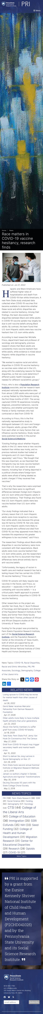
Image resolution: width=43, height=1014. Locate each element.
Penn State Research (21, 798)
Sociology (16, 670)
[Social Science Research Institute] (14, 977)
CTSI (11, 807)
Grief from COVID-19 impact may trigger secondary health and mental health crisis (21, 747)
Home (4, 230)
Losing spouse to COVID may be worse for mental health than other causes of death (20, 697)
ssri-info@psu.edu (10, 988)
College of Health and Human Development (17, 832)
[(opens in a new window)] (4, 997)
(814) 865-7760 (9, 986)
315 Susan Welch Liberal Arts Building (17, 990)
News (11, 230)
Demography (27, 670)
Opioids (30, 848)
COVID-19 (18, 662)
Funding (29, 801)
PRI (29, 666)
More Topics (21, 856)
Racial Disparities (32, 662)
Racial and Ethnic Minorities (14, 666)
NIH (23, 825)
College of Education (22, 816)
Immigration (16, 820)
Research (14, 848)
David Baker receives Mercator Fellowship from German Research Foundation (18, 709)
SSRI (38, 798)
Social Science (13, 801)
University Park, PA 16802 (13, 993)
